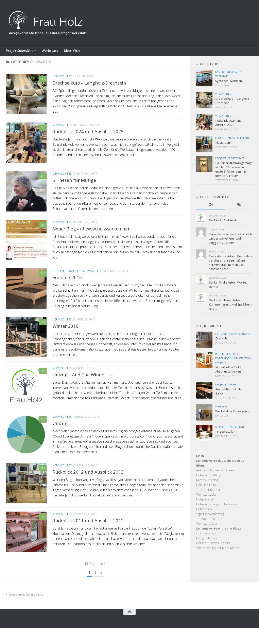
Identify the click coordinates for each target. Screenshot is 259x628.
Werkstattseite (206, 494)
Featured (221, 333)
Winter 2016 (66, 326)
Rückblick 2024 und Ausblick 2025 (88, 131)
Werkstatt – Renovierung (232, 411)
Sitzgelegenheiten (239, 138)
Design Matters (206, 538)
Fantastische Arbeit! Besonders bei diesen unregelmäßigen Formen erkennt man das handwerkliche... (231, 262)
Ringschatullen (225, 431)
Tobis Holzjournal (208, 490)
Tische (246, 333)
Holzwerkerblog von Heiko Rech (218, 504)
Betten (58, 271)
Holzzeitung (204, 509)
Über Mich (72, 50)
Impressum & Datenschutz (24, 594)
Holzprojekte (205, 499)
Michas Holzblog (207, 480)
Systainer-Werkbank (229, 81)
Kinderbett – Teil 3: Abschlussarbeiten (228, 369)
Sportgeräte (236, 158)
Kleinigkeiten (223, 427)
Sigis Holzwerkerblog (210, 514)
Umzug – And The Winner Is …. (85, 375)
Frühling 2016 (67, 277)
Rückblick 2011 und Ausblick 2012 (88, 520)
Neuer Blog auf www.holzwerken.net (91, 229)
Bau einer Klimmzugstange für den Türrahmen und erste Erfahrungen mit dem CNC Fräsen (234, 169)
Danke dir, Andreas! (222, 220)
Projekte (73, 271)
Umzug (60, 423)
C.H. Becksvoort (207, 533)
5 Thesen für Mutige (74, 180)
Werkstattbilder (207, 523)
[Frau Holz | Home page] (47, 23)
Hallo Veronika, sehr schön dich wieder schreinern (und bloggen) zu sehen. (230, 238)
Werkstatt (50, 50)
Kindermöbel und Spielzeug (233, 358)
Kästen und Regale (227, 72)
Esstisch (221, 338)
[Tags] (239, 205)
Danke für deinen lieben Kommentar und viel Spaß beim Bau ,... (230, 304)
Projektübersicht (19, 50)
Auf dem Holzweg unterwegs (216, 470)
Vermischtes (62, 76)
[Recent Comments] (210, 205)
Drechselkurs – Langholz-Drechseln (89, 83)
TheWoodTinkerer (208, 519)
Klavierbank (223, 142)
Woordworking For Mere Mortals (218, 548)
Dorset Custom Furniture (213, 543)
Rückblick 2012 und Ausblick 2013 (88, 472)
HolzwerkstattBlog (208, 475)
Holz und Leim (206, 485)
